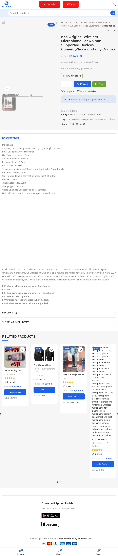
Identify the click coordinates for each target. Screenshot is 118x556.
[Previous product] (108, 30)
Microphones (108, 25)
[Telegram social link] (84, 124)
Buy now (99, 84)
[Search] (112, 13)
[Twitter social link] (73, 124)
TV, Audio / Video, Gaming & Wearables (89, 22)
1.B (75, 114)
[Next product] (114, 30)
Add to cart (82, 84)
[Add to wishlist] (22, 349)
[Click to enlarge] (7, 89)
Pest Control (10, 374)
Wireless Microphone (104, 119)
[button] (15, 392)
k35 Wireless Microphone (80, 119)
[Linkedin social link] (80, 124)
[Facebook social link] (69, 124)
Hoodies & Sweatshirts (44, 368)
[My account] (114, 4)
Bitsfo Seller (49, 4)
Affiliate (71, 4)
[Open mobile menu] (3, 13)
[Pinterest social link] (77, 124)
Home (64, 22)
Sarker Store (74, 402)
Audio (64, 25)
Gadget (82, 114)
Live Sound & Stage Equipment (84, 25)
